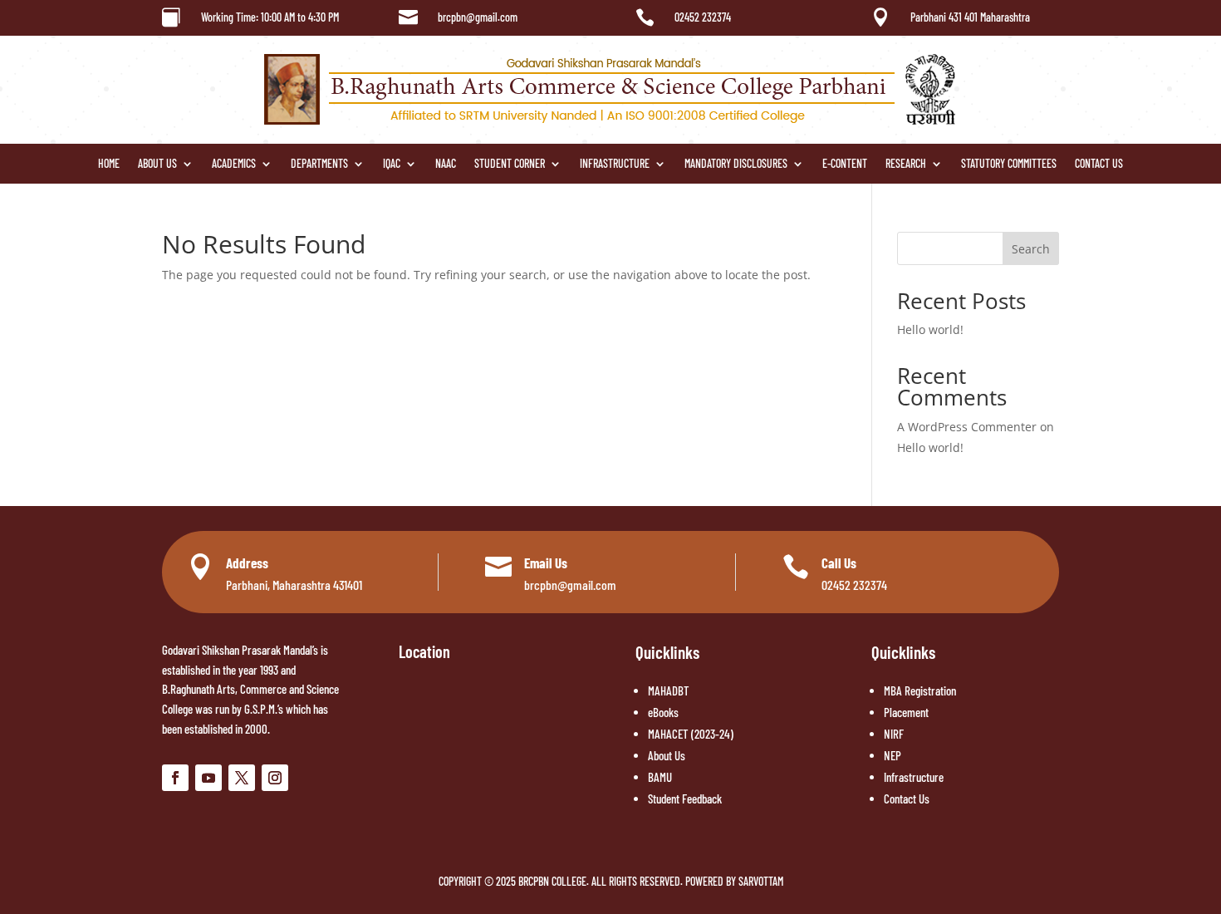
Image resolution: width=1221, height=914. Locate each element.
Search (1031, 249)
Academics (234, 164)
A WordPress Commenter (967, 427)
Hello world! (930, 329)
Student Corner (509, 164)
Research (905, 164)
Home (109, 164)
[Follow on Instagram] (275, 777)
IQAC (391, 164)
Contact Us (1099, 164)
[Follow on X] (241, 777)
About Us (157, 164)
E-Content (844, 164)
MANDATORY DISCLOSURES (735, 164)
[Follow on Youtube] (208, 777)
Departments (319, 164)
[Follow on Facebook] (175, 777)
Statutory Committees (1009, 164)
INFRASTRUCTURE (615, 164)
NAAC (445, 164)
